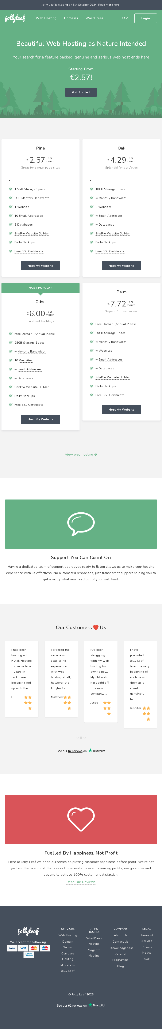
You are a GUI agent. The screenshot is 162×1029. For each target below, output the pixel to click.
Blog (120, 966)
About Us (120, 935)
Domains (71, 18)
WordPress (94, 18)
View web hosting (79, 454)
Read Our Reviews (81, 882)
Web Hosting (46, 18)
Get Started (81, 92)
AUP (147, 959)
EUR (122, 18)
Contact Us (121, 942)
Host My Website (41, 266)
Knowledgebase (122, 948)
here (117, 5)
